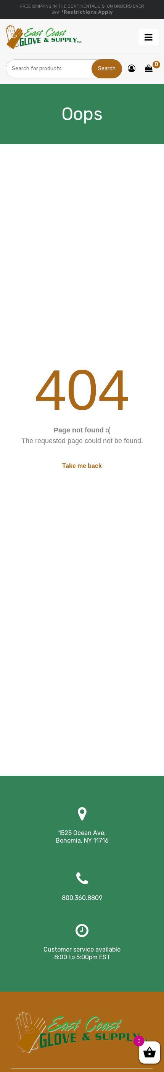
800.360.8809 (82, 897)
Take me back (82, 466)
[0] (149, 69)
